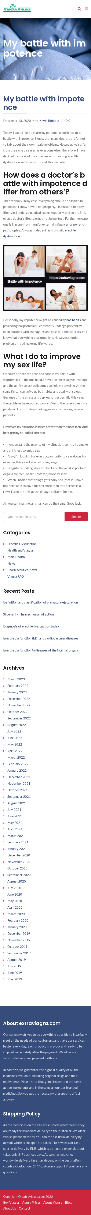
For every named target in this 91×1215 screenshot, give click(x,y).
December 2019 (18, 933)
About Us (9, 1208)
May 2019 (14, 979)
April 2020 (14, 907)
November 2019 (18, 940)
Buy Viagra (11, 1202)
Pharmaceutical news (22, 570)
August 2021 (16, 803)
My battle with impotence (43, 103)
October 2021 (17, 790)
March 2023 (16, 679)
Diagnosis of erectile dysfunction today (31, 626)
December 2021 (18, 777)
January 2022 (17, 770)
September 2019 (19, 953)
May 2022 (14, 744)
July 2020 (14, 888)
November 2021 (18, 783)
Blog (68, 1202)
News (11, 563)
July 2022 (14, 731)
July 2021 (14, 809)
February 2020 (17, 920)
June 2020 (14, 894)
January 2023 (17, 692)
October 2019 (17, 946)
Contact (24, 1208)
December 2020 (18, 855)
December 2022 (18, 699)
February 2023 (17, 685)
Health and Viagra (20, 550)
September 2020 (19, 875)
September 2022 (19, 718)
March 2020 (16, 914)
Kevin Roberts (49, 120)
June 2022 (14, 738)
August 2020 (16, 881)
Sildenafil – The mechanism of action (28, 614)
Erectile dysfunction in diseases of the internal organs (41, 650)
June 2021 (14, 816)
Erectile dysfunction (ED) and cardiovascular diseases (40, 638)
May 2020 (14, 901)
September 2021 (19, 796)
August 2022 (16, 725)
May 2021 (14, 822)
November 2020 (18, 862)
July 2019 (14, 966)
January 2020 (17, 927)
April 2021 (14, 829)
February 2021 (17, 842)
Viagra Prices (31, 1202)
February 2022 (17, 764)
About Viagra (52, 1202)
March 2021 (16, 835)
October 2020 (17, 868)
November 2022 (18, 705)
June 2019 (14, 972)
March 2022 (16, 757)
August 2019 (16, 959)
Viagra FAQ (15, 576)
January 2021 (17, 849)
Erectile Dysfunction (22, 544)
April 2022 (14, 751)
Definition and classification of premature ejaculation (40, 602)
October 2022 (17, 712)
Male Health (16, 557)
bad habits (73, 320)
